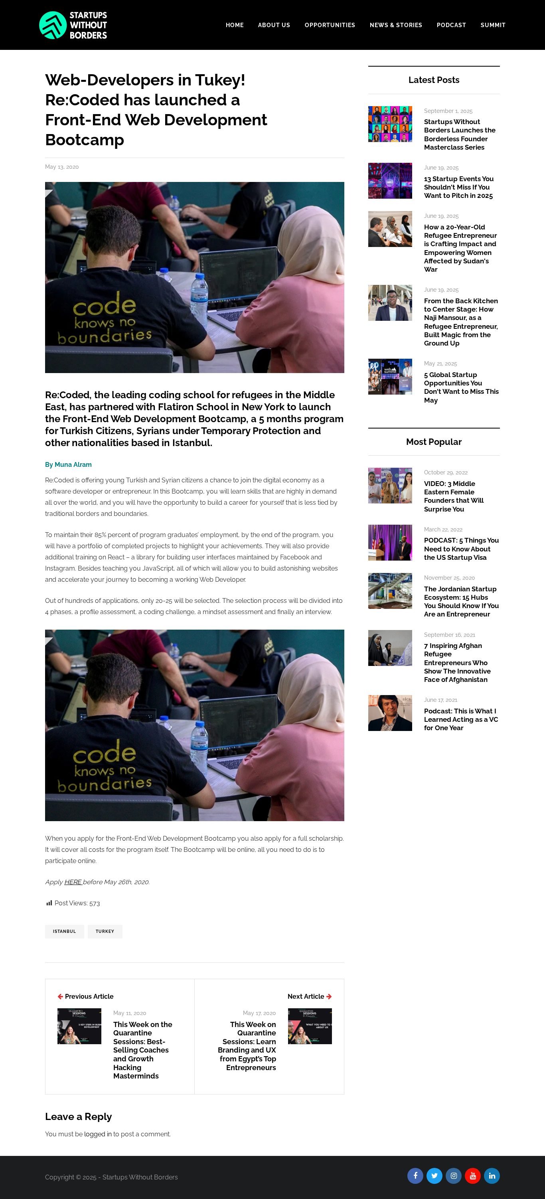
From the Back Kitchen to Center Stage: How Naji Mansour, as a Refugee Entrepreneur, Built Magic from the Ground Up (461, 322)
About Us (274, 25)
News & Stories (396, 25)
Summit (493, 25)
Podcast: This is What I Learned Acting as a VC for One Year (461, 719)
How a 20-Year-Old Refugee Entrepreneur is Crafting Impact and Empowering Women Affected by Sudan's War (460, 248)
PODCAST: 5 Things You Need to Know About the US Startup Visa (461, 548)
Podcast (451, 25)
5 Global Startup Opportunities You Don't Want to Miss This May (461, 387)
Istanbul (64, 931)
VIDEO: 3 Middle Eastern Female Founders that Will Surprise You (454, 496)
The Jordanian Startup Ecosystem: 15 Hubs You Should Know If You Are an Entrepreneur (461, 601)
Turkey (105, 931)
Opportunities (330, 25)
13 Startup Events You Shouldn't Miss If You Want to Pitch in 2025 (459, 187)
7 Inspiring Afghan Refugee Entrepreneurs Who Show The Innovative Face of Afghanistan (457, 662)
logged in (98, 1134)
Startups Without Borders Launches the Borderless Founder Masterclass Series (460, 134)
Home (235, 25)
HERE (73, 882)
